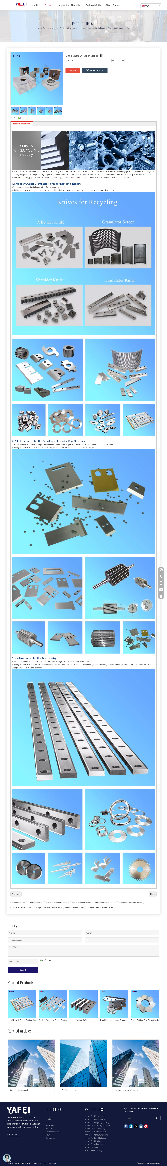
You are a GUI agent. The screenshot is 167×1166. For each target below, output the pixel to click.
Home (48, 1116)
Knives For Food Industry (95, 1138)
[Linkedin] (131, 1126)
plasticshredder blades (57, 902)
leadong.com (155, 1163)
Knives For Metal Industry (95, 1116)
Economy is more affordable (126, 1090)
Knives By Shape (92, 1147)
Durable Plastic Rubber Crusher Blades (114, 1020)
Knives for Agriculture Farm (96, 1135)
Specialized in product (19, 1090)
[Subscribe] (156, 1118)
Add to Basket (97, 70)
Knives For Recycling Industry (97, 1122)
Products (49, 1119)
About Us (49, 1128)
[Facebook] (126, 1126)
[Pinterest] (146, 1126)
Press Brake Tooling (93, 1150)
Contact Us (50, 1138)
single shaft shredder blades (48, 907)
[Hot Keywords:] (135, 5)
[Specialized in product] (31, 1063)
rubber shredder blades (22, 907)
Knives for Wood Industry (95, 1131)
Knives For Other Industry (95, 1144)
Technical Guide (52, 1131)
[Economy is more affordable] (135, 1063)
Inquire (72, 70)
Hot (47, 1122)
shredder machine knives (131, 902)
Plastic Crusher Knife (78, 1020)
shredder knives (36, 902)
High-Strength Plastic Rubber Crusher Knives (22, 1020)
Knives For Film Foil (93, 1141)
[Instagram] (141, 1126)
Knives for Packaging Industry (97, 1125)
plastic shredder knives (81, 902)
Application (50, 1125)
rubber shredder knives (74, 907)
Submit (23, 970)
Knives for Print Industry (95, 1128)
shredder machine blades (106, 902)
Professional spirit (69, 1090)
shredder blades (19, 902)
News (48, 1135)
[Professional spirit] (83, 1063)
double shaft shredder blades (100, 907)
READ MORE (12, 1134)
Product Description (21, 123)
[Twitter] (136, 1126)
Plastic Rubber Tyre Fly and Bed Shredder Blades (145, 1020)
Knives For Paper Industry (95, 1119)
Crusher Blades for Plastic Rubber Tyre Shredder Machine (53, 1020)
